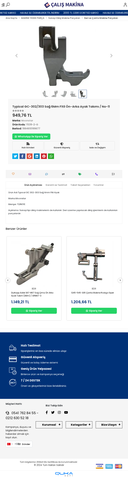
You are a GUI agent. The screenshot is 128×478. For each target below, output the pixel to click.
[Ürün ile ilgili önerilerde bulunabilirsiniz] (114, 174)
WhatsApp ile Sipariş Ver (33, 136)
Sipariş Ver (35, 310)
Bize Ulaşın (109, 425)
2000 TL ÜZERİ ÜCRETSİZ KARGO (77, 12)
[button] (16, 55)
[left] (8, 280)
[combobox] (10, 444)
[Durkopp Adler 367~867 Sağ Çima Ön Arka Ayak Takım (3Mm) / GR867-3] (34, 264)
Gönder (26, 444)
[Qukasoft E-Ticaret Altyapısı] (64, 474)
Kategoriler (79, 425)
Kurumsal (49, 425)
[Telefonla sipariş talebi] (97, 174)
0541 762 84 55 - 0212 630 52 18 (22, 415)
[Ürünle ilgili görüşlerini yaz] (47, 174)
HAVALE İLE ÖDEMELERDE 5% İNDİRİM (36, 12)
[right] (120, 280)
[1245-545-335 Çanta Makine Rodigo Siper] (94, 264)
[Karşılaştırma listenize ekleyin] (64, 174)
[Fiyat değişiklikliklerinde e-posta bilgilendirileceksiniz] (81, 174)
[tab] (33, 185)
